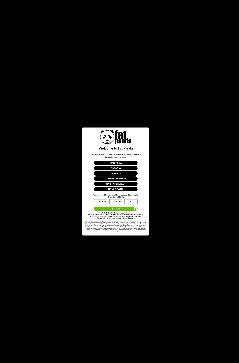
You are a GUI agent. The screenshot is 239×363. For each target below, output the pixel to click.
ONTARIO (116, 168)
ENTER (116, 208)
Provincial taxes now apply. (115, 157)
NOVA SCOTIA (115, 189)
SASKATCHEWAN (115, 184)
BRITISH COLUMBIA (116, 178)
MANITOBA (116, 163)
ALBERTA (116, 173)
